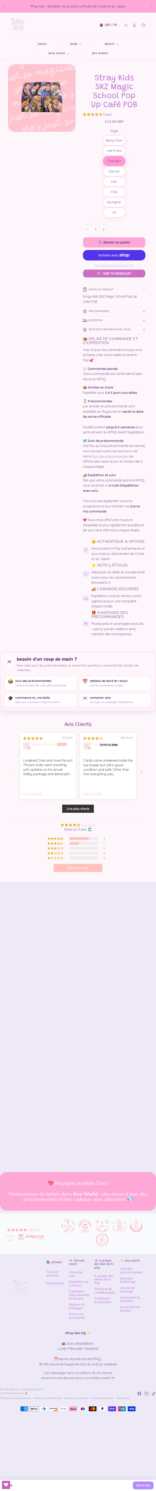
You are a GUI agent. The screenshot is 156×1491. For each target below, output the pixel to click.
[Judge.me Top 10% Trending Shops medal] (102, 1240)
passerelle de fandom (130, 1309)
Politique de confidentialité (104, 1291)
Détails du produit (101, 289)
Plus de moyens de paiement (114, 265)
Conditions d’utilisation (76, 1397)
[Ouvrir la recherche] (125, 25)
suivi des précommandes (131, 1270)
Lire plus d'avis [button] (78, 809)
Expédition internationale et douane (79, 1295)
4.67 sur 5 (88, 825)
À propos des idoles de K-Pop (104, 1279)
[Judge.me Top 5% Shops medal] (136, 1226)
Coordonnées (123, 1397)
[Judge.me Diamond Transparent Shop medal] (68, 1226)
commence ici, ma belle (130, 1299)
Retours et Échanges (76, 1306)
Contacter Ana (76, 1274)
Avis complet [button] (32, 793)
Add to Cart (143, 1485)
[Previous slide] (14, 772)
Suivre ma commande (77, 1316)
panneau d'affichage (128, 1280)
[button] (93, 114)
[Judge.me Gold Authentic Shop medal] (102, 1226)
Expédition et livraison (78, 1284)
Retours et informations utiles (110, 329)
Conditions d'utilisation (103, 1300)
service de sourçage (127, 1290)
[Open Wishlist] (6, 1485)
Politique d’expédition (102, 1397)
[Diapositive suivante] (151, 6)
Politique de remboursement (15, 1397)
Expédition (96, 320)
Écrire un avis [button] (78, 868)
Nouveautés (55, 1283)
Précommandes (99, 311)
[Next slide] (141, 772)
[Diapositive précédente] (4, 6)
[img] (33, 738)
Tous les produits (52, 1274)
